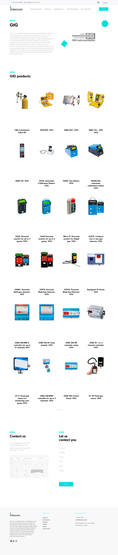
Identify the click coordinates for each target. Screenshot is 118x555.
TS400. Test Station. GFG (71, 182)
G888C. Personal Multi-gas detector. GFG (22, 292)
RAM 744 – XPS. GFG (96, 131)
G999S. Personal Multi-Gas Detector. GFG (71, 292)
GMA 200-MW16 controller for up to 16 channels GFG (22, 345)
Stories (44, 526)
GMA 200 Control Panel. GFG (71, 397)
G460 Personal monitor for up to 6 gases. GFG (46, 238)
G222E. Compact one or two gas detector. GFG (96, 238)
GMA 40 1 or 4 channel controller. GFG (96, 345)
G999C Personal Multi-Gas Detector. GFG (46, 292)
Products (45, 522)
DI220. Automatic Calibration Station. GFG (46, 183)
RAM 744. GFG (22, 181)
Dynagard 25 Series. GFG (96, 290)
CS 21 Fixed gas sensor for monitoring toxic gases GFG (22, 399)
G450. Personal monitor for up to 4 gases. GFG (22, 238)
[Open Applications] (63, 9)
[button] (98, 2)
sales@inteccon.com (33, 2)
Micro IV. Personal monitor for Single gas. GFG (71, 238)
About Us (45, 517)
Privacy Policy (46, 528)
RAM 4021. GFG (71, 130)
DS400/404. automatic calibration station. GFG (96, 184)
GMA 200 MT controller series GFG (71, 345)
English (105, 3)
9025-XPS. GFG (46, 130)
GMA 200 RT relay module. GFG (47, 344)
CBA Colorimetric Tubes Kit (22, 131)
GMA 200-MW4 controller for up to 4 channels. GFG (47, 398)
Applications (46, 519)
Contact (45, 524)
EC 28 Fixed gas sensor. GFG (96, 397)
